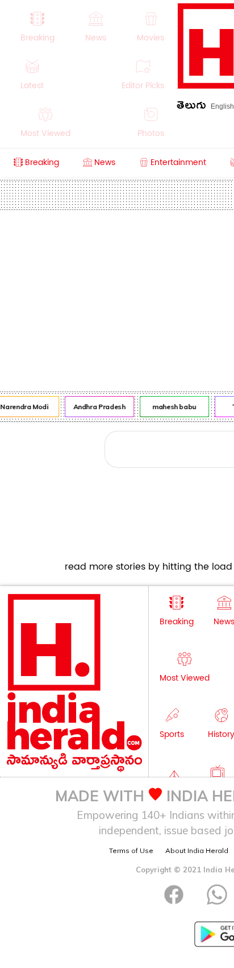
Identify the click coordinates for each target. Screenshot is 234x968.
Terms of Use (131, 850)
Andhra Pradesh (98, 406)
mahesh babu (173, 406)
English (222, 106)
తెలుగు (191, 107)
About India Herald (196, 850)
